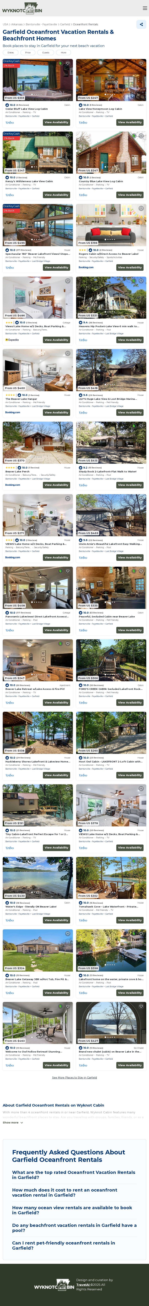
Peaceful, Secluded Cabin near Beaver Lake (107, 616)
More (63, 52)
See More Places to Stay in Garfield (74, 1077)
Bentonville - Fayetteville (17, 116)
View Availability (56, 122)
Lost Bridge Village (41, 261)
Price (28, 52)
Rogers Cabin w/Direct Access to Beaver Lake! (108, 253)
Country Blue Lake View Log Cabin (101, 181)
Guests (45, 52)
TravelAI (83, 1285)
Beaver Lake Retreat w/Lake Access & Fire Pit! (35, 688)
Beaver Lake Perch (17, 471)
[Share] (141, 24)
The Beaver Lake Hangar (21, 398)
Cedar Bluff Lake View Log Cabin (26, 108)
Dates (11, 52)
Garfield (35, 116)
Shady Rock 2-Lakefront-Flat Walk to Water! (107, 471)
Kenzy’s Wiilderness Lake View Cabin (29, 181)
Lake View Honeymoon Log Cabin (100, 108)
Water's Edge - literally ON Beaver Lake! (31, 906)
